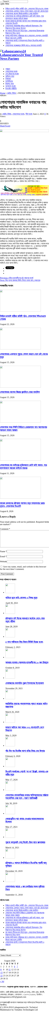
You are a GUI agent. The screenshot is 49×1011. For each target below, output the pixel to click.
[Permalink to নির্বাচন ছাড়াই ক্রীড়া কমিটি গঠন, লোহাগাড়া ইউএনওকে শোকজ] (20, 311)
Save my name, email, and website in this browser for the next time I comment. (23, 567)
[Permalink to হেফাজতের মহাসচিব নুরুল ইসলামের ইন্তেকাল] (10, 678)
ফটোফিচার (9, 81)
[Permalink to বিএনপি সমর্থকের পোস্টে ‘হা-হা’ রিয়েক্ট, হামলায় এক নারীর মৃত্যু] (10, 766)
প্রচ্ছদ (7, 69)
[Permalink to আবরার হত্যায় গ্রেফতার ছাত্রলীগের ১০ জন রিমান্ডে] (10, 657)
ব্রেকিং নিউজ (11, 93)
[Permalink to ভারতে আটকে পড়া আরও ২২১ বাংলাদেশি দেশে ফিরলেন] (10, 722)
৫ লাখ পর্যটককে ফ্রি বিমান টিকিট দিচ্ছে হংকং (24, 641)
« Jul (2, 981)
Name (2, 551)
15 (1, 972)
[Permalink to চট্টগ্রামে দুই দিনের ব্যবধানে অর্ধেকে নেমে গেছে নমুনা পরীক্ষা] (10, 613)
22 (1, 975)
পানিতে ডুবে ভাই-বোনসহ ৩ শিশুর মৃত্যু (21, 597)
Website (3, 561)
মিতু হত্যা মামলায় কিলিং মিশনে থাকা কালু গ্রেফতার (20, 280)
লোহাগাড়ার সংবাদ (11, 71)
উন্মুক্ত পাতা (9, 83)
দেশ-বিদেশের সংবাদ (12, 74)
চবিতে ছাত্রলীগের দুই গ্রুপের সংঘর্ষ (16, 278)
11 (10, 969)
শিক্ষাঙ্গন (8, 79)
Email (2, 556)
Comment (5, 529)
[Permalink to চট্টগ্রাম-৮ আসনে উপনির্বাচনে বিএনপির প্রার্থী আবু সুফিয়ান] (10, 857)
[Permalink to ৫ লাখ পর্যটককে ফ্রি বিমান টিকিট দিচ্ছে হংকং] (10, 636)
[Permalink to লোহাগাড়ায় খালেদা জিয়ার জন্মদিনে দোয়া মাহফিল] (20, 387)
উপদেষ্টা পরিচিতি (11, 88)
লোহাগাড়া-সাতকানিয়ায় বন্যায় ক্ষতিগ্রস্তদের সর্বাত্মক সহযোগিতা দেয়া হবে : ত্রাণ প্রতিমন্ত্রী (26, 796)
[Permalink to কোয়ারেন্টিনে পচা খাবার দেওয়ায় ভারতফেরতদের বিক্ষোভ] (10, 813)
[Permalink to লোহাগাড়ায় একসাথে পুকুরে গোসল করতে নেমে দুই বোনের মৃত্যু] (20, 349)
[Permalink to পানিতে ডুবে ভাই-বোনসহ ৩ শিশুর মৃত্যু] (10, 592)
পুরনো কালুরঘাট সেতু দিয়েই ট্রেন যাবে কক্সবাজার (25, 842)
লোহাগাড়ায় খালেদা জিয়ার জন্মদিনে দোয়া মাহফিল (21, 13)
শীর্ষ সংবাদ (28, 114)
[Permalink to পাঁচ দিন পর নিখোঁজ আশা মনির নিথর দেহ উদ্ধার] (10, 745)
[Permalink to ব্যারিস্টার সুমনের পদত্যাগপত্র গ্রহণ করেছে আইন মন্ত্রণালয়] (10, 698)
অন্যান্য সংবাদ (10, 86)
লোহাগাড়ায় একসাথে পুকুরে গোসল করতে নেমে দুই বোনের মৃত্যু (26, 11)
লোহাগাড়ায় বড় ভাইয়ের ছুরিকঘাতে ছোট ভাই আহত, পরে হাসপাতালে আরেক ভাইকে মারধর (24, 17)
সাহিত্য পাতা (9, 76)
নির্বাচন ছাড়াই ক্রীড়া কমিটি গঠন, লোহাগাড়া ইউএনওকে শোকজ (26, 8)
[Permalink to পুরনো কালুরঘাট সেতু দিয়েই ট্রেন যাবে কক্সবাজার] (10, 837)
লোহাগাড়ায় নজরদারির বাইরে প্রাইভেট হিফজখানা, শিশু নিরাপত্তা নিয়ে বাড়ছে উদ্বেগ (23, 27)
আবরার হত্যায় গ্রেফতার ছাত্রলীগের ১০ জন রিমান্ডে (26, 662)
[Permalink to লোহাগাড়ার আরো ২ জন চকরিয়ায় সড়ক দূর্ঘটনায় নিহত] (10, 881)
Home (2, 93)
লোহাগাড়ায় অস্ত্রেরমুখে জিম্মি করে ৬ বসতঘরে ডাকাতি (23, 45)
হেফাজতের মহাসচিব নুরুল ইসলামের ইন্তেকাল (24, 683)
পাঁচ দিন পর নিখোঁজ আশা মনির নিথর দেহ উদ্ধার (25, 750)
